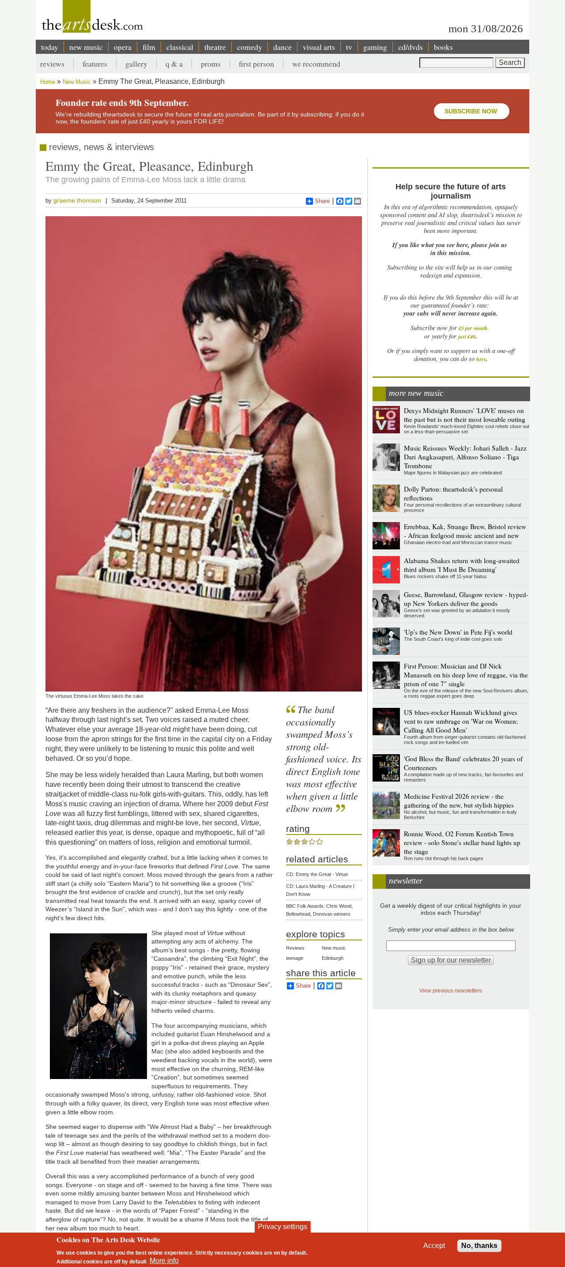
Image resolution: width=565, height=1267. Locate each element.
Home (47, 82)
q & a (174, 63)
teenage (294, 958)
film (149, 46)
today (49, 46)
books (443, 46)
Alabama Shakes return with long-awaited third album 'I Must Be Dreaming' (462, 565)
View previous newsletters (450, 990)
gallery (136, 63)
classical (179, 46)
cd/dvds (410, 46)
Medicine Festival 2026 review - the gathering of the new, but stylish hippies (459, 800)
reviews (52, 63)
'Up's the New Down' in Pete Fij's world (458, 632)
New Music (77, 82)
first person (256, 63)
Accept (434, 1245)
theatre (215, 46)
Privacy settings (282, 1226)
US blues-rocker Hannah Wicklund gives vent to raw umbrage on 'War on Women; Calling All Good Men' (461, 721)
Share (322, 201)
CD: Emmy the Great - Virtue (317, 874)
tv (349, 46)
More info (164, 1260)
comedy (249, 46)
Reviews (295, 948)
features (95, 63)
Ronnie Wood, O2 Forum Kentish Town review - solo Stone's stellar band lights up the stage (462, 842)
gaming (375, 46)
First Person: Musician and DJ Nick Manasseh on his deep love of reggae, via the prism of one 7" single (466, 675)
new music (86, 46)
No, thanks (479, 1245)
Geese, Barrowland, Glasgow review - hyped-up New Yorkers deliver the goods (466, 599)
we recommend (316, 63)
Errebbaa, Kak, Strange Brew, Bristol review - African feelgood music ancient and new (465, 531)
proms (211, 63)
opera (123, 46)
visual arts (319, 46)
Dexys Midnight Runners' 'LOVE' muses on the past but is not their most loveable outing (464, 415)
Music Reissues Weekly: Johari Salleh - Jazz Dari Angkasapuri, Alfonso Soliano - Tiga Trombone (465, 457)
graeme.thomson (77, 200)
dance (282, 46)
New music (334, 948)
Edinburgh (332, 958)
